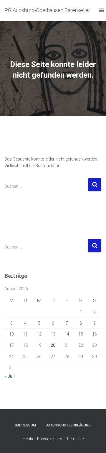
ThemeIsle (74, 438)
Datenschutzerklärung (68, 425)
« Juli (9, 376)
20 (53, 345)
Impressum (25, 425)
